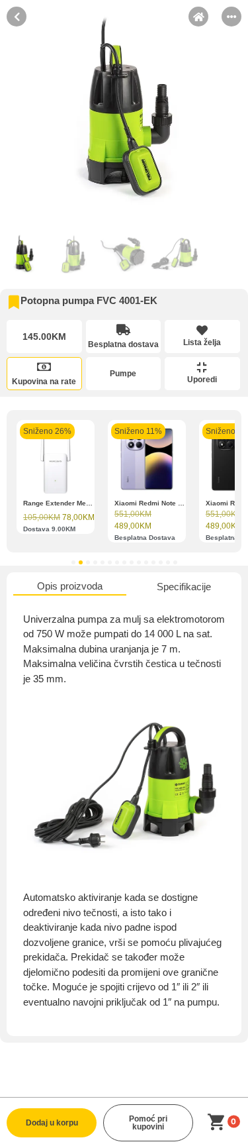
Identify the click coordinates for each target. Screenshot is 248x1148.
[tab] (69, 587)
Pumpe (123, 373)
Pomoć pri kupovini (148, 1122)
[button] (73, 562)
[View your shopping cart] (218, 1122)
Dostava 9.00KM (49, 529)
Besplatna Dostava (144, 537)
